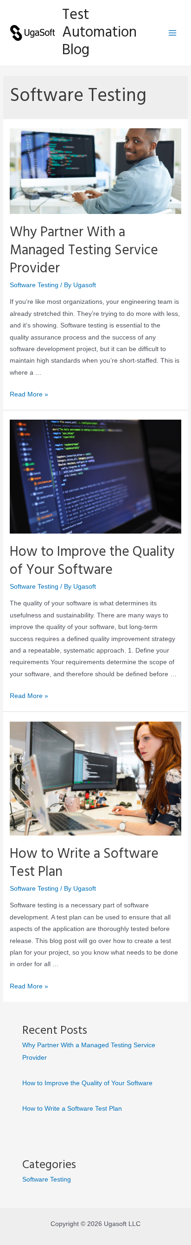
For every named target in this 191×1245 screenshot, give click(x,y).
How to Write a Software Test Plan (84, 863)
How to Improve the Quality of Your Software (92, 561)
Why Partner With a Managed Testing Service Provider (84, 250)
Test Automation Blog (99, 33)
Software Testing (34, 285)
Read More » (29, 394)
